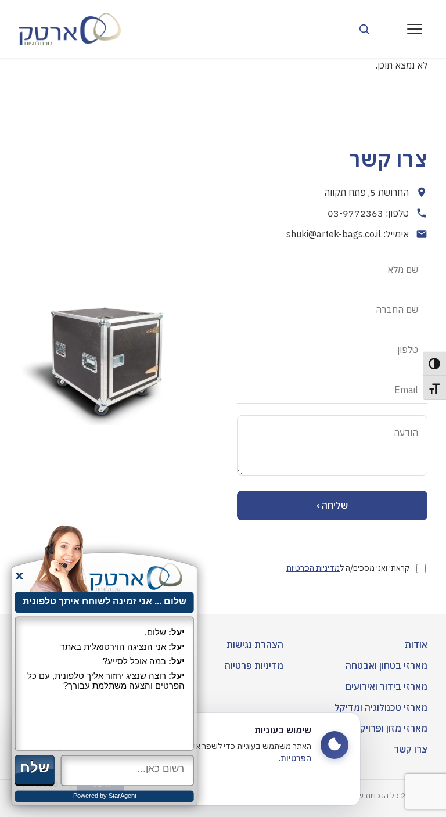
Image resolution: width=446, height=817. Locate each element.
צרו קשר (410, 749)
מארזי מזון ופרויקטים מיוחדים (370, 728)
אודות (416, 644)
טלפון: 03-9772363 (368, 213)
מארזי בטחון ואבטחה (386, 665)
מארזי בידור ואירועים (386, 686)
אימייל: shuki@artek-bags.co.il (347, 234)
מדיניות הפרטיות (313, 568)
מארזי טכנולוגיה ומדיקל (380, 707)
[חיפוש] (364, 29)
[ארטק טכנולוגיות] (70, 29)
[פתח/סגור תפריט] (414, 29)
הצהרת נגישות (254, 644)
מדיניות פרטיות (253, 665)
